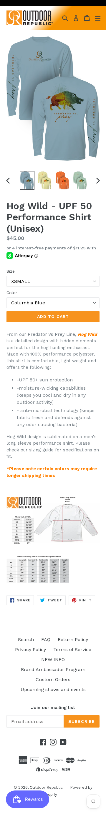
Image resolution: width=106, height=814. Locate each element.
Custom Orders (53, 679)
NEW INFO (53, 659)
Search (26, 639)
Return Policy (73, 639)
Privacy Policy (30, 649)
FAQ (45, 639)
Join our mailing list (53, 707)
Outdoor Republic (46, 787)
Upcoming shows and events (53, 689)
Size (10, 271)
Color (11, 292)
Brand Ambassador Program (53, 669)
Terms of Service (72, 649)
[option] (27, 180)
